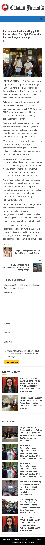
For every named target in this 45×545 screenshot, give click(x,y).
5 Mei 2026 (24, 408)
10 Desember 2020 (10, 41)
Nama (7, 324)
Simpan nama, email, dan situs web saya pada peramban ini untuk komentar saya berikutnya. (23, 354)
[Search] (41, 19)
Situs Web (8, 342)
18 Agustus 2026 (26, 495)
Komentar (8, 292)
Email (7, 333)
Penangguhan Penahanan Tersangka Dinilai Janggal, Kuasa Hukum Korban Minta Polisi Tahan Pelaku (31, 402)
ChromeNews (16, 542)
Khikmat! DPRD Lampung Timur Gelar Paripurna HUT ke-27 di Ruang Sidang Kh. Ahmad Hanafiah (30, 487)
